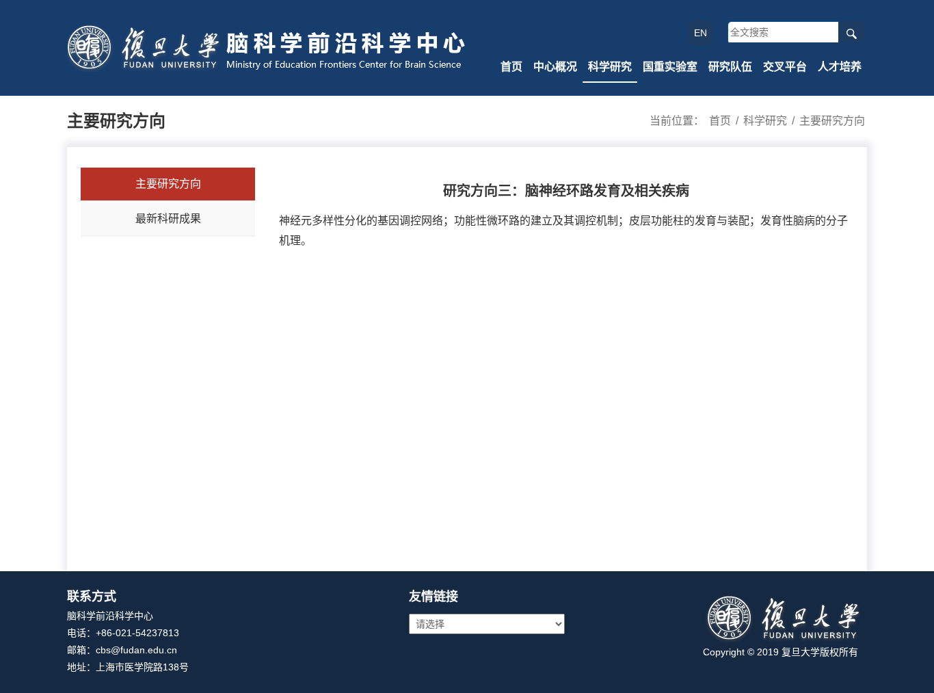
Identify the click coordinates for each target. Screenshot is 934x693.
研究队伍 (730, 67)
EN (700, 32)
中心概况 (555, 67)
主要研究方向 (832, 121)
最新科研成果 (168, 218)
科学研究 (610, 67)
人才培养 (840, 67)
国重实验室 (670, 67)
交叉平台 (785, 67)
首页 (511, 67)
